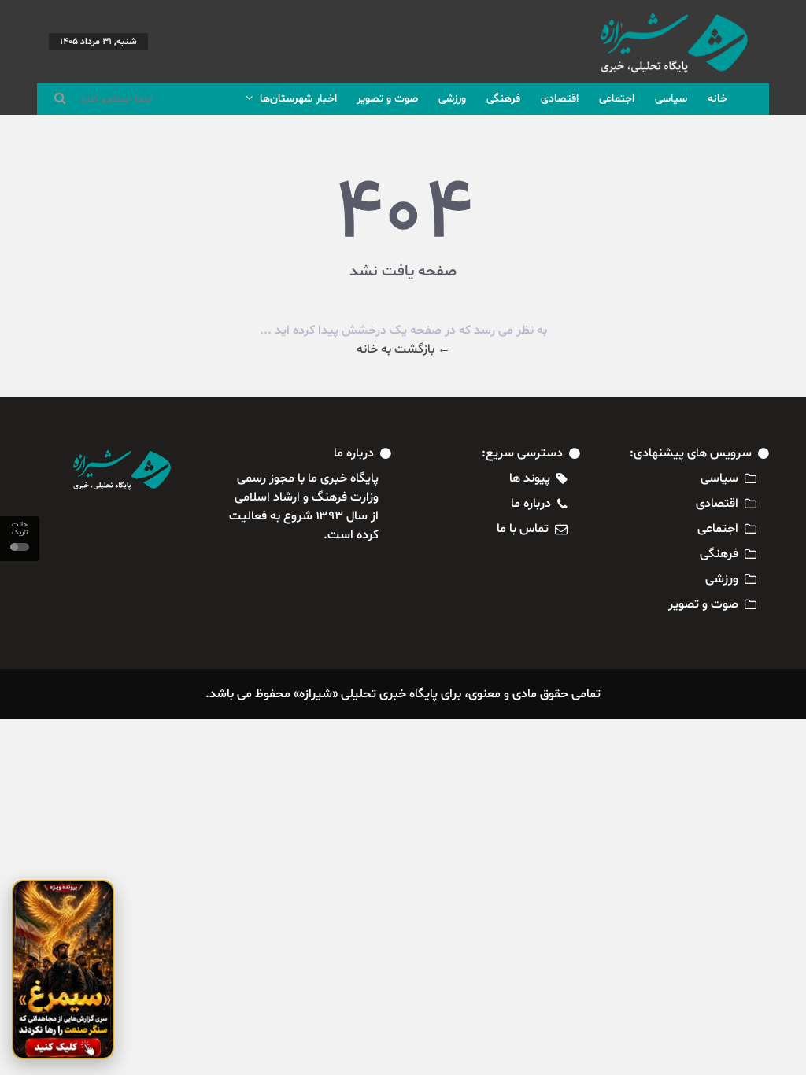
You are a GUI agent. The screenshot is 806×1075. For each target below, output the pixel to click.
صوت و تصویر (387, 98)
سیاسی (671, 98)
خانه (717, 98)
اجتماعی (616, 98)
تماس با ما (523, 529)
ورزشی (452, 98)
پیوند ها (529, 478)
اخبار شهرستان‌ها (297, 98)
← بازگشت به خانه (403, 349)
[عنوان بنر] (63, 969)
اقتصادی (560, 98)
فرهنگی (503, 98)
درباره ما (531, 503)
